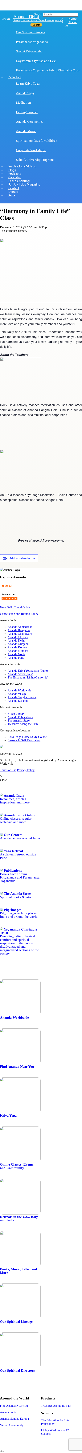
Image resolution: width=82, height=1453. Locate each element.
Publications (13, 870)
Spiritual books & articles (17, 897)
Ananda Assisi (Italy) (20, 674)
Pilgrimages (12, 910)
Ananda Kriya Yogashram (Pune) (28, 670)
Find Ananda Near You (17, 1066)
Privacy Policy (26, 770)
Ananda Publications (20, 717)
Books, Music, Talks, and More (18, 1271)
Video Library (16, 713)
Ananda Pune (16, 657)
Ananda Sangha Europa (22, 697)
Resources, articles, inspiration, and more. (15, 800)
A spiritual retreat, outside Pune (18, 856)
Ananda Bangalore (19, 630)
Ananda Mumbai (18, 650)
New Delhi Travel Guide (15, 607)
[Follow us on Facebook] (1, 1447)
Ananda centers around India (20, 838)
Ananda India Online (19, 815)
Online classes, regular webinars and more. (15, 820)
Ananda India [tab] (19, 786)
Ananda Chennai (18, 637)
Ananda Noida (16, 654)
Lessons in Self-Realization (24, 740)
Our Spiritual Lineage (16, 1321)
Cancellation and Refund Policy (19, 613)
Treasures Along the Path (23, 724)
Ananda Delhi (26, 16)
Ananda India (14, 795)
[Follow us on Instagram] (6, 1447)
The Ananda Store (19, 720)
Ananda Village (17, 693)
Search (38, 14)
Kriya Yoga (8, 1115)
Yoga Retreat (13, 851)
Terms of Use (8, 770)
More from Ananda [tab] (27, 1389)
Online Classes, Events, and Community (17, 1166)
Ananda (6, 18)
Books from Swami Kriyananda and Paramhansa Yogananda (19, 877)
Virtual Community (11, 1425)
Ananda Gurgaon (18, 644)
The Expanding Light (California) (28, 677)
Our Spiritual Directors (17, 1370)
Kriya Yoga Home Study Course (27, 737)
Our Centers (13, 835)
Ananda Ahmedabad (20, 626)
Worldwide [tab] (15, 971)
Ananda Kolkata (17, 647)
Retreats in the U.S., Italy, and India (19, 1218)
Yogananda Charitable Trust (18, 931)
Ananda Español (18, 700)
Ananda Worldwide (19, 690)
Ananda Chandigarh (20, 633)
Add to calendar (19, 558)
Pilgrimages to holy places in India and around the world (20, 915)
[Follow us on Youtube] (3, 1447)
